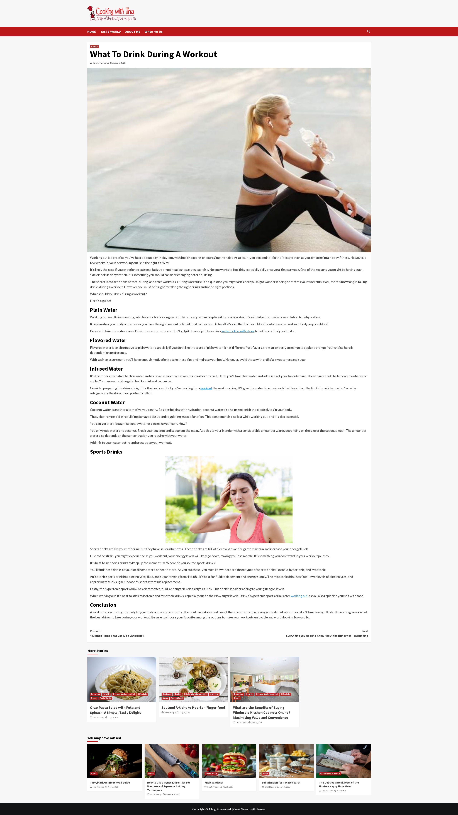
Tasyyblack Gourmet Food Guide (110, 782)
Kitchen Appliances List (124, 694)
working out (299, 596)
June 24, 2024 (256, 722)
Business (95, 694)
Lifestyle (142, 694)
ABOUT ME (132, 32)
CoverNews (240, 809)
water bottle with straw (237, 331)
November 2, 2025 (172, 794)
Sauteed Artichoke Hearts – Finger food (193, 707)
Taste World (105, 698)
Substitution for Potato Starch (281, 782)
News (93, 698)
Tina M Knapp (99, 63)
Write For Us (153, 32)
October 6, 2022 (118, 63)
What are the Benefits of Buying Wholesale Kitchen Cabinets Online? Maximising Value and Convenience (261, 712)
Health (94, 46)
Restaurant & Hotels (330, 773)
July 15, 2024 (113, 717)
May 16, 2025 (228, 787)
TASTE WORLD (110, 32)
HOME (91, 32)
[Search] (368, 31)
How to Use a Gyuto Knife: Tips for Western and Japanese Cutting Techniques (168, 786)
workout (206, 388)
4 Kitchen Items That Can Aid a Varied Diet (117, 633)
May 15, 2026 (113, 787)
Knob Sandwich (213, 782)
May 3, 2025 (341, 790)
